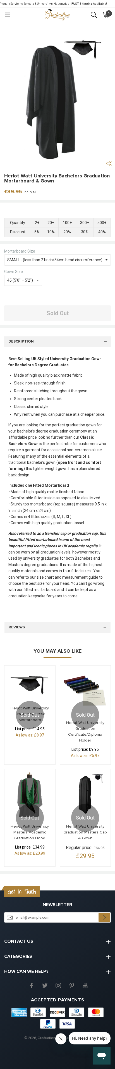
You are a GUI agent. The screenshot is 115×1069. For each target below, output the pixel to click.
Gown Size (13, 271)
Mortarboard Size (19, 251)
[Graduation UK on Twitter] (45, 985)
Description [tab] (21, 341)
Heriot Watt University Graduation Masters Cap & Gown (85, 832)
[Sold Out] (29, 683)
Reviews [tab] (17, 627)
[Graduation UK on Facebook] (31, 985)
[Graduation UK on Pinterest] (72, 985)
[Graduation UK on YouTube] (85, 985)
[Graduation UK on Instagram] (58, 985)
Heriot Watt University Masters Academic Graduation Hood (30, 832)
